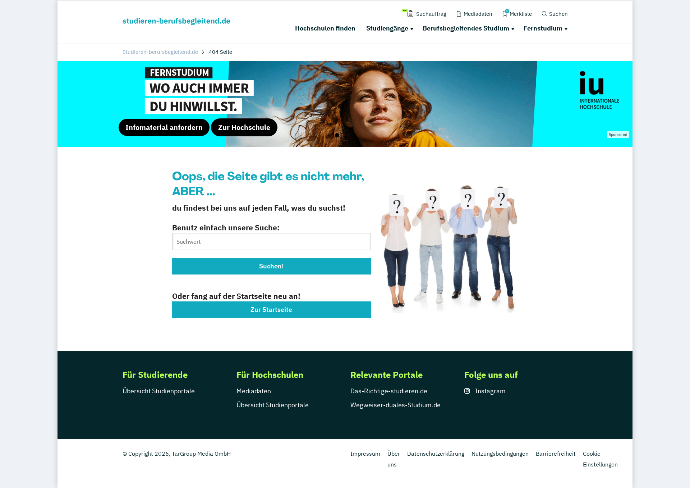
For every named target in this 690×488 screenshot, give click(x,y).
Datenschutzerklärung (435, 453)
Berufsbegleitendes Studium (466, 28)
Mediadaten (253, 391)
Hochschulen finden (325, 28)
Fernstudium (543, 28)
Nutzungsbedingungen (500, 453)
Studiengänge (387, 28)
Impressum (365, 453)
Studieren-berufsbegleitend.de (160, 51)
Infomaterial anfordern (164, 127)
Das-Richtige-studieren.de (388, 391)
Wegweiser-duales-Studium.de (395, 405)
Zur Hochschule (244, 127)
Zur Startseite (271, 309)
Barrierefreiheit (556, 453)
